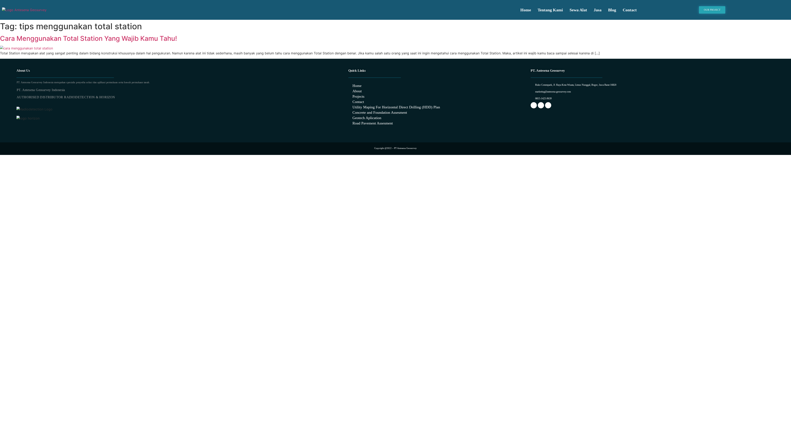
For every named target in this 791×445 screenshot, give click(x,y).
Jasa (597, 10)
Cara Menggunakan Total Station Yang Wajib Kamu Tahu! (88, 38)
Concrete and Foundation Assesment (379, 112)
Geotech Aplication (366, 118)
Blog (612, 10)
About (357, 91)
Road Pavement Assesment (372, 123)
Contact (630, 10)
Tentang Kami (550, 10)
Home (525, 10)
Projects (358, 96)
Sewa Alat (578, 10)
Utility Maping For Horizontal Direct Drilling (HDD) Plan (396, 107)
